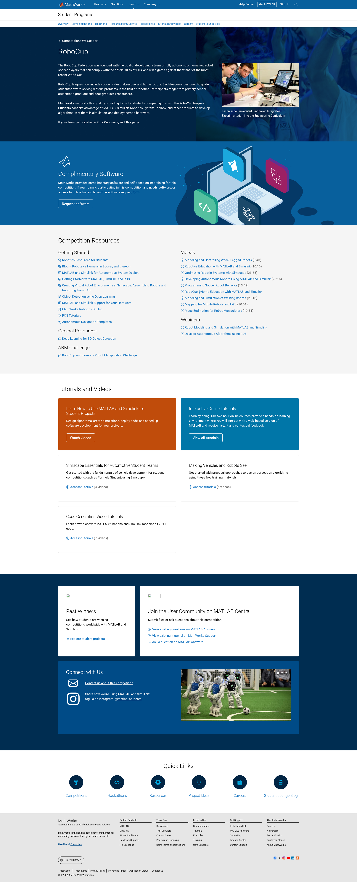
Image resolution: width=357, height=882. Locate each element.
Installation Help (238, 826)
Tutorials (197, 830)
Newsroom (272, 830)
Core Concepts (201, 844)
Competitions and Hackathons (89, 23)
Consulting (235, 835)
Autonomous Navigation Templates (87, 322)
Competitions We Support (80, 41)
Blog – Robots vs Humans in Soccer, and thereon (96, 266)
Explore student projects (87, 639)
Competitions (76, 795)
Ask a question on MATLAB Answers (177, 642)
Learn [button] (132, 4)
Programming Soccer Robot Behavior (216, 285)
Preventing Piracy (117, 870)
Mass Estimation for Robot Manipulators (219, 310)
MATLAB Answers (239, 830)
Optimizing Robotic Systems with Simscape (221, 273)
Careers (188, 23)
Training (197, 840)
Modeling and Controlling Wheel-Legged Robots (223, 260)
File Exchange (127, 844)
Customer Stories (276, 840)
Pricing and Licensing (167, 840)
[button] (296, 4)
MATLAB (124, 826)
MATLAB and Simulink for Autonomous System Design (100, 273)
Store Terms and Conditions (170, 844)
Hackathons (117, 795)
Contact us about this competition (109, 683)
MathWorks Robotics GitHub (82, 309)
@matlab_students (128, 699)
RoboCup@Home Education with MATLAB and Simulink (223, 292)
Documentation (201, 826)
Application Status (139, 870)
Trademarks (80, 870)
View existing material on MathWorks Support (184, 635)
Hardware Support (129, 840)
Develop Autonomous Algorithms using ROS (216, 334)
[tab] (278, 673)
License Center (238, 840)
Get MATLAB (267, 4)
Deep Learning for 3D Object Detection (89, 338)
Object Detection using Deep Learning (88, 296)
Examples (198, 835)
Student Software (129, 835)
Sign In (284, 4)
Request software (75, 204)
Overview (63, 23)
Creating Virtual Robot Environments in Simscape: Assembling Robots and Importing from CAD (114, 287)
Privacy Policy (97, 870)
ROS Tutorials (71, 315)
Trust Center (64, 870)
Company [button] (150, 4)
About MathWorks (276, 844)
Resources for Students (123, 23)
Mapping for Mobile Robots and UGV (216, 304)
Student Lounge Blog (208, 23)
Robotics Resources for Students (85, 260)
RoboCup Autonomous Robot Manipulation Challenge (99, 355)
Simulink (124, 830)
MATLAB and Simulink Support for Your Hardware (96, 303)
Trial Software (163, 830)
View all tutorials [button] (206, 438)
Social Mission (274, 835)
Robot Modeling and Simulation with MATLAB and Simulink (226, 327)
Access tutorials (89, 487)
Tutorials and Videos (169, 23)
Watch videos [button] (80, 438)
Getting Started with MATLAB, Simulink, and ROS (96, 279)
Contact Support (238, 844)
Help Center (246, 4)
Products (100, 4)
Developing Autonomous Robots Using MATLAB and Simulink (233, 279)
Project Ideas (147, 23)
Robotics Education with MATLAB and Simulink (223, 266)
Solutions (117, 4)
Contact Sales (163, 835)
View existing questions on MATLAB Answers (184, 629)
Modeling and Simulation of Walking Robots (221, 298)
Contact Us (157, 870)
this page (132, 122)
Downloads (162, 826)
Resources (158, 795)
